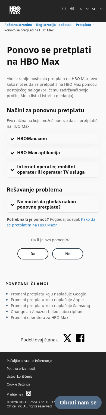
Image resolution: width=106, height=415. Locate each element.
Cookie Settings (18, 384)
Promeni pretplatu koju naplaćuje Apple (47, 299)
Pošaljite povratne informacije (29, 360)
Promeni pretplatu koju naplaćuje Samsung (50, 305)
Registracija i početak (53, 24)
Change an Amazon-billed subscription (46, 311)
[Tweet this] (68, 338)
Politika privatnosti (21, 368)
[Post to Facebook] (80, 338)
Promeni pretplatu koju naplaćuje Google (48, 294)
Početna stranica (18, 24)
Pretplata (83, 24)
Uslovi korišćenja (20, 376)
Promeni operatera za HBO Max (39, 317)
